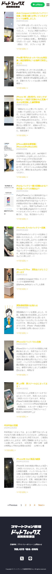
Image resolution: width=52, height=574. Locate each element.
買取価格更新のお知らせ (27, 305)
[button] (48, 5)
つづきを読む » (22, 49)
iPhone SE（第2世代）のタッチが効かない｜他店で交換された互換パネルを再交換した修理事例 (31, 99)
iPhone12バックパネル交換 (28, 342)
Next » (41, 505)
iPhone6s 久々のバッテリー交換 (30, 228)
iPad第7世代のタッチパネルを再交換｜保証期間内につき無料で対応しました (31, 60)
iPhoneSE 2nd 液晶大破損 (28, 459)
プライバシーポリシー (25, 544)
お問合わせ (38, 544)
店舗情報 (13, 544)
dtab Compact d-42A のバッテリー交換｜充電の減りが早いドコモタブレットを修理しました (32, 16)
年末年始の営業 (11, 425)
